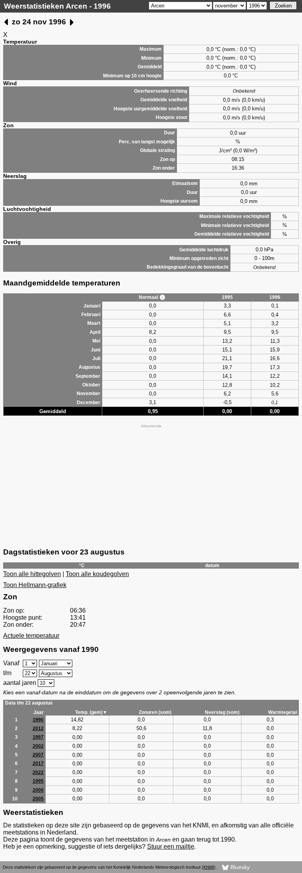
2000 (38, 790)
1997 (38, 737)
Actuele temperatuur (31, 635)
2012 (38, 728)
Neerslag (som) (222, 712)
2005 (38, 798)
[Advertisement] (151, 485)
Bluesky (239, 867)
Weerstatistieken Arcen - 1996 (57, 6)
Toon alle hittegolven (32, 574)
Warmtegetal (282, 712)
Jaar (38, 712)
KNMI (208, 867)
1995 (38, 781)
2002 (38, 746)
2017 (38, 763)
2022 (38, 772)
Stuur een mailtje (170, 846)
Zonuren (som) (155, 712)
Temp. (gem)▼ (91, 712)
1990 (38, 719)
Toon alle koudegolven (97, 574)
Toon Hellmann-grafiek (34, 585)
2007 (38, 754)
